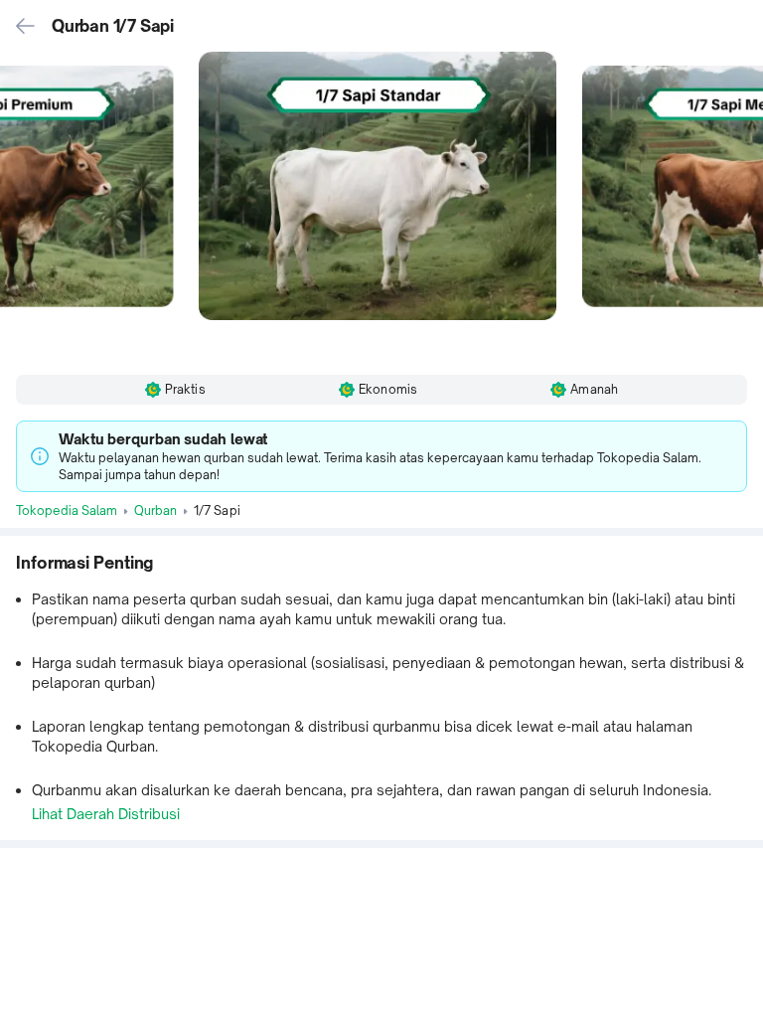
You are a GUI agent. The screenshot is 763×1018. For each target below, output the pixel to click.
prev (16, 206)
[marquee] (381, 456)
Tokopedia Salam (66, 510)
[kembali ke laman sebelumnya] (26, 26)
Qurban (155, 510)
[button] (381, 205)
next (747, 206)
